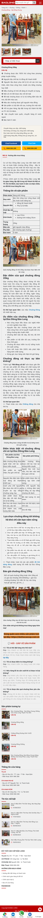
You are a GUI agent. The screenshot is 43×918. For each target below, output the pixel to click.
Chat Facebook (11, 143)
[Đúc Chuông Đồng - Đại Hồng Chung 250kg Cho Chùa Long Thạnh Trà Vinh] (6, 715)
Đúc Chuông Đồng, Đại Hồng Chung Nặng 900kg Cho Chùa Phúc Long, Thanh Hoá (24, 756)
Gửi (37, 61)
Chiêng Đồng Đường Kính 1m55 (21, 733)
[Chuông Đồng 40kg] (6, 726)
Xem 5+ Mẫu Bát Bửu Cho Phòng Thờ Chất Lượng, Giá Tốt (25, 831)
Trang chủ (5, 7)
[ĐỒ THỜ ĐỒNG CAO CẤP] (8, 3)
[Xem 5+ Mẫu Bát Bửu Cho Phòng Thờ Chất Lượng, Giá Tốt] (6, 833)
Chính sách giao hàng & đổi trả (13, 876)
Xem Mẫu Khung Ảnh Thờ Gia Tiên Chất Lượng (26, 840)
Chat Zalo (13, 916)
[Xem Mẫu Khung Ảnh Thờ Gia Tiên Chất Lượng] (6, 842)
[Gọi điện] (21, 913)
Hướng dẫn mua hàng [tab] (16, 155)
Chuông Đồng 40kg (17, 722)
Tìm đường (4, 916)
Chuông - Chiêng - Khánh (18, 7)
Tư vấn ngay (38, 916)
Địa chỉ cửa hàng (8, 882)
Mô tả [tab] (5, 155)
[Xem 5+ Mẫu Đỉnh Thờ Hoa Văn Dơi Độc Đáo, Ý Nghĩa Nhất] (6, 815)
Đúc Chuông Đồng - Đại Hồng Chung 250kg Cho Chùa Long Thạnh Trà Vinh (25, 712)
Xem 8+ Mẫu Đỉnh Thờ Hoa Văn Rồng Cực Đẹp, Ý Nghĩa (24, 822)
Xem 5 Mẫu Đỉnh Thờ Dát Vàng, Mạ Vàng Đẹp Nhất (25, 804)
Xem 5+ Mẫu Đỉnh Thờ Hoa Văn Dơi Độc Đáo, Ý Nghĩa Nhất (26, 813)
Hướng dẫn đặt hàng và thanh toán (14, 873)
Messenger (30, 916)
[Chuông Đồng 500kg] (6, 748)
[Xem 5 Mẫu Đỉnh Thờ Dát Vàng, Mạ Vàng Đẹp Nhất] (6, 806)
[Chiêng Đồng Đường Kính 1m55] (6, 737)
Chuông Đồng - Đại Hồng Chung (12, 10)
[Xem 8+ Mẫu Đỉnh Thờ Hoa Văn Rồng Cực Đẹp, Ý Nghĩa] (6, 824)
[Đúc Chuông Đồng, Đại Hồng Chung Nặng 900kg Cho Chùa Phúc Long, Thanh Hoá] (6, 759)
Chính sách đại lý (8, 879)
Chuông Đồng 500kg (18, 744)
